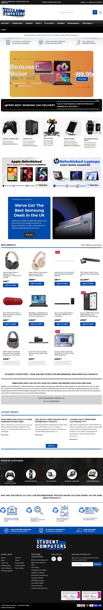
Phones (60, 23)
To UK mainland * (89, 531)
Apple (38, 23)
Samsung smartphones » (71, 142)
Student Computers (10, 605)
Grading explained (7, 571)
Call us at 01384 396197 (51, 401)
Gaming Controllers (11, 139)
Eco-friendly (88, 41)
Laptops (5, 23)
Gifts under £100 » (48, 143)
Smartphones (69, 139)
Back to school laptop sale (39, 560)
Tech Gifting (35, 567)
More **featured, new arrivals (91, 245)
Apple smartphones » (70, 141)
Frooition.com (11, 607)
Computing (17, 23)
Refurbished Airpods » (90, 145)
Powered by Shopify (23, 605)
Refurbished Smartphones (39, 575)
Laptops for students (37, 572)
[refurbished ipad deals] (26, 172)
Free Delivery (89, 530)
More (3, 30)
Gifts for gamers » (48, 145)
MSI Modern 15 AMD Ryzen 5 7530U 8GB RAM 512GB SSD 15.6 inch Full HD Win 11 (38, 314)
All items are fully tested (53, 43)
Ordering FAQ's (20, 565)
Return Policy (19, 568)
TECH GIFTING (48, 138)
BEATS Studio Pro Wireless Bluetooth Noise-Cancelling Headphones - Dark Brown (11, 353)
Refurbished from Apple (38, 570)
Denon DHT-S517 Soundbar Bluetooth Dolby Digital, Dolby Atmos (38, 353)
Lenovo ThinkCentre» (29, 142)
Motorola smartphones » (71, 144)
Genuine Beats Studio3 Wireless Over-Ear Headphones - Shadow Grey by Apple (12, 275)
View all (51, 446)
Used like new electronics (39, 588)
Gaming (29, 23)
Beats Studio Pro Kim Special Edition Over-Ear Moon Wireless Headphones (38, 274)
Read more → (5, 435)
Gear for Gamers (36, 585)
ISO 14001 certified (88, 43)
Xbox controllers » (8, 141)
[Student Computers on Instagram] (59, 559)
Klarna (17, 560)
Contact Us (4, 563)
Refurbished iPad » (89, 147)
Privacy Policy (19, 563)
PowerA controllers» (8, 142)
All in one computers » (29, 141)
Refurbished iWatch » (90, 144)
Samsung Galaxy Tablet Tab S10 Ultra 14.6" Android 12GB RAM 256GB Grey (64, 353)
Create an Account (95, 2)
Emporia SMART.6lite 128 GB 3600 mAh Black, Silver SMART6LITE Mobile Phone (89, 314)
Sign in (83, 2)
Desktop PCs (27, 139)
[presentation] (1, 475)
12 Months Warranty (21, 41)
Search (3, 558)
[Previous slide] (2, 133)
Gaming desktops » (28, 144)
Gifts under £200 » (48, 142)
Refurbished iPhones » (90, 142)
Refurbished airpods (37, 580)
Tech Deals (87, 23)
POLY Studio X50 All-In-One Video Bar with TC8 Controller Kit (89, 274)
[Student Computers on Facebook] (54, 559)
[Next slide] (100, 133)
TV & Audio (49, 23)
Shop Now (82, 79)
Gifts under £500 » (48, 140)
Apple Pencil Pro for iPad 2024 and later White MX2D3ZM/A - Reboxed (64, 274)
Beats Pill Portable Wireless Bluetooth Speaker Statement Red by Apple (12, 314)
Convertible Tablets (37, 583)
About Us (18, 558)
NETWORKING (73, 23)
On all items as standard (20, 43)
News (3, 560)
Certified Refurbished (55, 41)
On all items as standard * (54, 531)
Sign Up (97, 564)
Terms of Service (6, 568)
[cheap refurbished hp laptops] (76, 172)
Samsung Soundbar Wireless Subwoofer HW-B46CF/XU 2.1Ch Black (64, 314)
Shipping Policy (6, 565)
